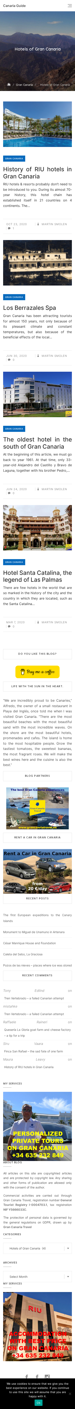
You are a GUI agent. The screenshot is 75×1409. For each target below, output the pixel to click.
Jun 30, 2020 (16, 355)
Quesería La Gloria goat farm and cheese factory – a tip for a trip (37, 1032)
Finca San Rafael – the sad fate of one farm (33, 1051)
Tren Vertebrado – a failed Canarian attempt (34, 998)
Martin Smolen (54, 224)
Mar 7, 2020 (15, 622)
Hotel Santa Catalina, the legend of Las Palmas (37, 576)
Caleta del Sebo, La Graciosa (22, 954)
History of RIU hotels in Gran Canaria (37, 173)
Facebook (27, 1377)
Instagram (48, 1377)
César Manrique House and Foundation (29, 943)
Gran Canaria (14, 158)
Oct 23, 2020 (16, 224)
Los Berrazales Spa (29, 307)
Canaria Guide (14, 6)
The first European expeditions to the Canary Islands (37, 918)
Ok (38, 1402)
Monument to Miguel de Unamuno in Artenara (34, 932)
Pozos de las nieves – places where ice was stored (37, 965)
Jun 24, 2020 (16, 489)
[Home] (9, 84)
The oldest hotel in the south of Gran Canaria (37, 443)
